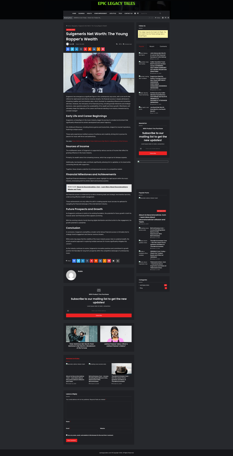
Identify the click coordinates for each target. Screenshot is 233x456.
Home (74, 13)
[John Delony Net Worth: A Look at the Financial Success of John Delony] (144, 55)
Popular (141, 46)
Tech (120, 13)
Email (68, 428)
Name (68, 421)
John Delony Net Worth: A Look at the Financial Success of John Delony (158, 55)
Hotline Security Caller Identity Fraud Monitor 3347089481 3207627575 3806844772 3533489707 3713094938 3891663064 (158, 97)
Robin (70, 44)
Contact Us (128, 13)
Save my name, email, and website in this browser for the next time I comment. (90, 435)
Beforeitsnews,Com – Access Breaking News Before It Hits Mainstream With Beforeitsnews (98, 378)
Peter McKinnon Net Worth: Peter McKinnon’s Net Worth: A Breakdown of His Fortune (100, 141)
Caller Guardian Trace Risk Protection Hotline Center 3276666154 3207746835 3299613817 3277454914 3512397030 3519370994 (158, 66)
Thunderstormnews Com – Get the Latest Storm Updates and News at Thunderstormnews (120, 378)
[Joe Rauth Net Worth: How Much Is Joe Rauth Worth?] (144, 109)
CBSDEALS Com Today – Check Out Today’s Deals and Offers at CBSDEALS (95, 17)
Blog (141, 288)
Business (81, 13)
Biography (75, 26)
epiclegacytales (71, 29)
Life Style (113, 13)
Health (89, 13)
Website (102, 428)
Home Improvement (100, 13)
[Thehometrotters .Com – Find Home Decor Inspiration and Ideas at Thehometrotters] (144, 264)
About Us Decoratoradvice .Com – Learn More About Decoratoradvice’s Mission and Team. (75, 378)
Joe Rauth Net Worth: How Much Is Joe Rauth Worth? (157, 109)
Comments (163, 46)
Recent (152, 46)
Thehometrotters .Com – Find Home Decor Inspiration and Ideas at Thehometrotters (158, 265)
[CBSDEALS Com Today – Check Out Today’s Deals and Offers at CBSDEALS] (144, 253)
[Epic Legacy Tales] (116, 3)
